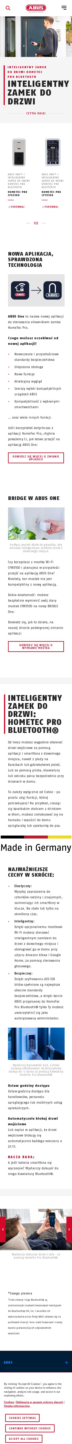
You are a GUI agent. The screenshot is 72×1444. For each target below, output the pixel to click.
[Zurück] (28, 223)
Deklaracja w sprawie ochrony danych (39, 1402)
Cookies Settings (22, 1418)
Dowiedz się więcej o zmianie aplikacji (36, 458)
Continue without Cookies (30, 1428)
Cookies (9, 1402)
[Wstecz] (3, 1229)
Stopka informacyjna (17, 1406)
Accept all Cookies (24, 1439)
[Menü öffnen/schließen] (64, 8)
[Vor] (43, 223)
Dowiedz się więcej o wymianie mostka (36, 647)
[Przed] (69, 1229)
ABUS (8, 1362)
